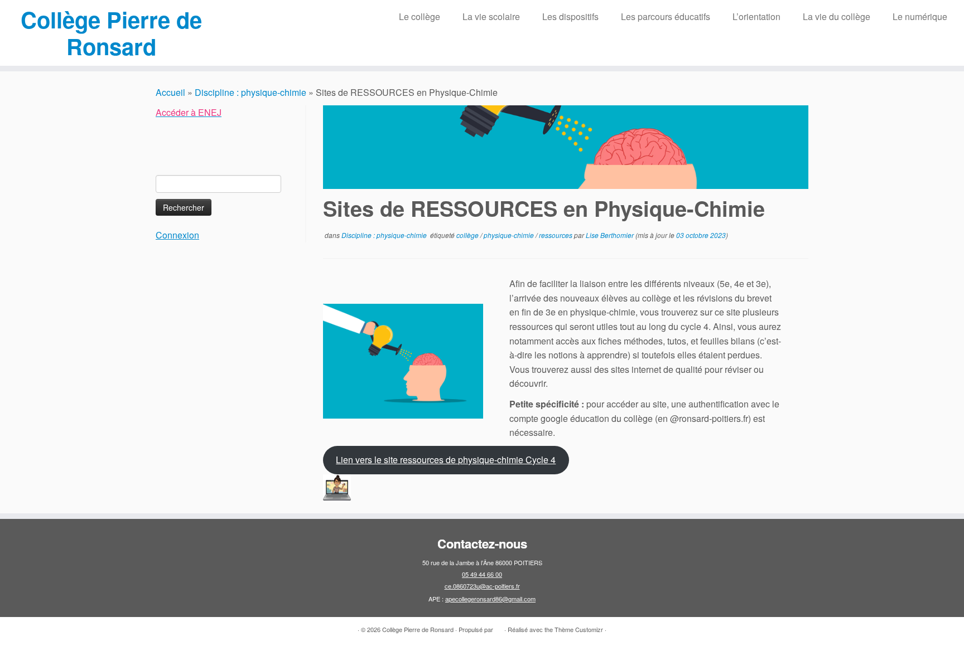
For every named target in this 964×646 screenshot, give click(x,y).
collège (468, 235)
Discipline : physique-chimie (250, 92)
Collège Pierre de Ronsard (111, 33)
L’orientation (756, 16)
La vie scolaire (491, 16)
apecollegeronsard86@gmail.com (490, 598)
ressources (556, 235)
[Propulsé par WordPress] (499, 627)
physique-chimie (510, 235)
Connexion (177, 235)
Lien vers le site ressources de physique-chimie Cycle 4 (446, 459)
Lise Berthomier (610, 235)
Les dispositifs (570, 16)
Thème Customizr (579, 629)
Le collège (419, 16)
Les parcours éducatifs (665, 16)
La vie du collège (836, 16)
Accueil (170, 92)
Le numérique (920, 16)
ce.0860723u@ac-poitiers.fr (482, 585)
